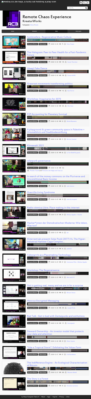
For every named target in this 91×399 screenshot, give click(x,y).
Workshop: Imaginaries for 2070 (44, 99)
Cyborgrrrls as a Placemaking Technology (49, 255)
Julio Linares (70, 186)
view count (78, 31)
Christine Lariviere (72, 386)
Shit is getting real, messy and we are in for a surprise (55, 285)
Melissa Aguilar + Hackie (74, 215)
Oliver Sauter (71, 341)
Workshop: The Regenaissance (43, 270)
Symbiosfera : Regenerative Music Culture (49, 37)
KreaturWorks (32, 44)
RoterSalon (43, 44)
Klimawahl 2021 (35, 145)
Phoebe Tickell (34, 170)
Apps (48, 397)
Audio (36, 25)
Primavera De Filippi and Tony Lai (52, 170)
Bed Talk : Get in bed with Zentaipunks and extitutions (56, 316)
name (12, 31)
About (43, 397)
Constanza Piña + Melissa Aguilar (77, 262)
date (56, 31)
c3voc (68, 397)
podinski (69, 249)
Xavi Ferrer (70, 91)
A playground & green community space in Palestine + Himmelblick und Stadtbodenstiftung (55, 131)
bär (68, 233)
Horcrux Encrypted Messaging (43, 301)
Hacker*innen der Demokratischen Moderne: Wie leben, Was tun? (57, 224)
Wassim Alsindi (72, 372)
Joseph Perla (71, 308)
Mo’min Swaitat (71, 139)
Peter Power (70, 44)
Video (32, 25)
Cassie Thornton (72, 62)
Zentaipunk (71, 323)
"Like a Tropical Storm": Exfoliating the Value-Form (54, 347)
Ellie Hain (70, 106)
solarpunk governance (38, 161)
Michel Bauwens (72, 121)
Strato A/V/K (71, 75)
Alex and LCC (71, 277)
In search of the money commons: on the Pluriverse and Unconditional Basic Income (56, 178)
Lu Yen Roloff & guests (73, 153)
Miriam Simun (71, 293)
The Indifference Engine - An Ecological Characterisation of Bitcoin (57, 364)
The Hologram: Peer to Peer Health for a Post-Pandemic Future (56, 54)
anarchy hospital (72, 199)
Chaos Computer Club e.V (31, 397)
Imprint (54, 397)
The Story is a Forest (37, 379)
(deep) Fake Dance (37, 68)
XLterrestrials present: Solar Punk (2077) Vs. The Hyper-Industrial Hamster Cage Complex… (56, 240)
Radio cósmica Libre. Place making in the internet (53, 207)
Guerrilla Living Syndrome (41, 192)
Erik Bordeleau (71, 354)
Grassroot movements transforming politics (49, 84)
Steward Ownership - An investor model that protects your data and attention (55, 333)
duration (34, 31)
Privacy (61, 397)
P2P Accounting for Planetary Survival (47, 114)
